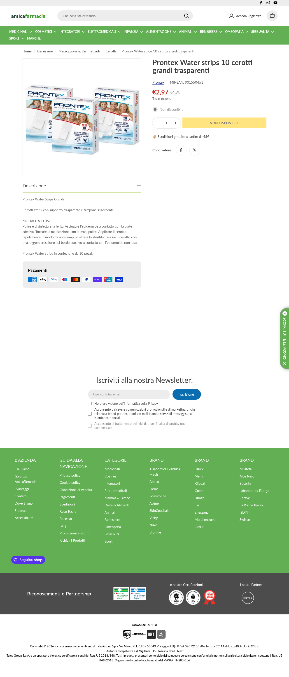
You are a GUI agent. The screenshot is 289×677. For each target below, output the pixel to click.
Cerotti (111, 51)
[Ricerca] (186, 16)
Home (27, 51)
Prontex (158, 82)
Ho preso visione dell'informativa (126, 403)
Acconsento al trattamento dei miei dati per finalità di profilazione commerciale (139, 426)
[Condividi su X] (194, 150)
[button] (284, 338)
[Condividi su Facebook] (181, 150)
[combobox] (125, 15)
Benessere (45, 51)
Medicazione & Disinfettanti (79, 51)
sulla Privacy (149, 403)
